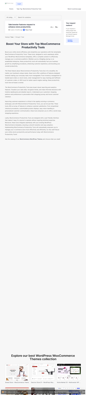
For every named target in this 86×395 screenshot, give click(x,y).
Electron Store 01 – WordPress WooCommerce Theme (43, 382)
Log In (19, 4)
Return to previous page (74, 9)
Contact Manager (70, 40)
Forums (11, 9)
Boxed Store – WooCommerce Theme (17, 382)
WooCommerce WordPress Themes (31, 139)
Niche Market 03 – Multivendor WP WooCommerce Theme (69, 382)
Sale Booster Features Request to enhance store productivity (21, 26)
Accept (82, 392)
